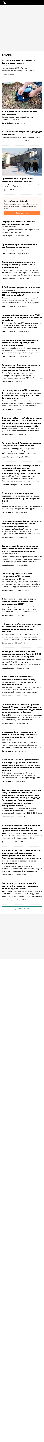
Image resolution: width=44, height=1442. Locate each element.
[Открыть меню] (39, 2)
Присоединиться (22, 213)
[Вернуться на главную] (4, 2)
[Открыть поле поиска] (30, 2)
